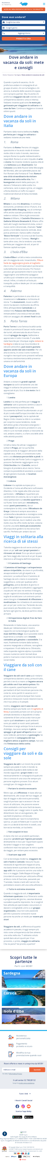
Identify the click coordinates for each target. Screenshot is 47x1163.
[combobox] (23, 28)
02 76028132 (30, 1080)
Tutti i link (23, 1094)
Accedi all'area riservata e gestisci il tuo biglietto (23, 9)
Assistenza (6, 4)
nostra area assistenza (26, 1083)
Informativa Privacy (15, 1074)
